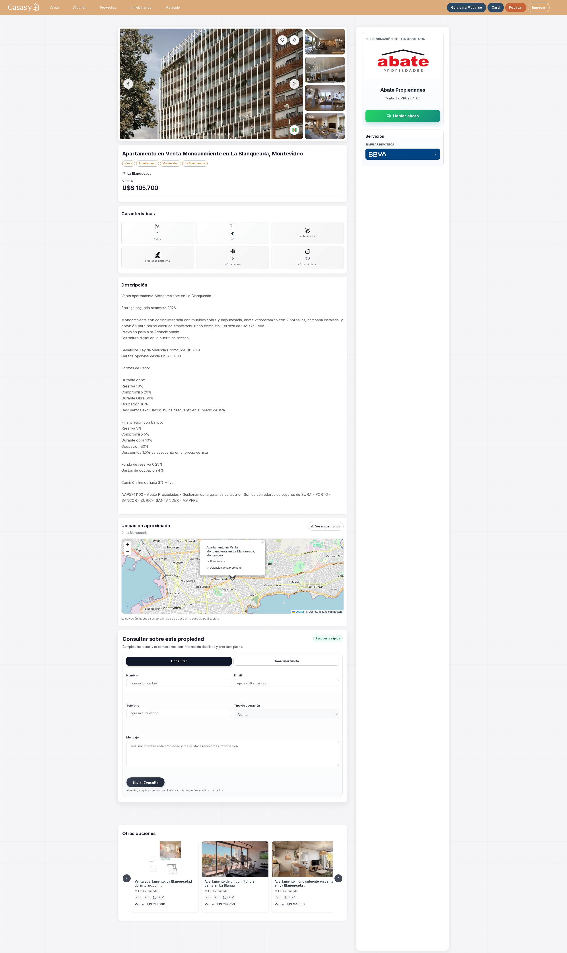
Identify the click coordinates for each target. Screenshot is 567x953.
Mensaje (132, 737)
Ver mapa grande (327, 526)
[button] (262, 542)
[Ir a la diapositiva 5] (325, 126)
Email (238, 675)
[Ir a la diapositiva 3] (325, 70)
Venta (128, 163)
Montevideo (171, 163)
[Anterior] (127, 878)
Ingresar (539, 7)
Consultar (179, 661)
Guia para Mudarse (466, 7)
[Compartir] (294, 40)
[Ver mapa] (294, 130)
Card (496, 7)
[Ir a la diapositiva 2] (325, 42)
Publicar (515, 7)
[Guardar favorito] (282, 40)
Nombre (132, 675)
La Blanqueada (195, 163)
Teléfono (132, 705)
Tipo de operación (247, 705)
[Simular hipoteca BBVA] (402, 154)
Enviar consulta (145, 782)
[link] (165, 876)
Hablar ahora (406, 116)
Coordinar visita (286, 661)
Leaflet (299, 611)
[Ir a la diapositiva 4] (325, 98)
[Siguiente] (338, 878)
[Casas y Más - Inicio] (23, 7)
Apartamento (147, 163)
